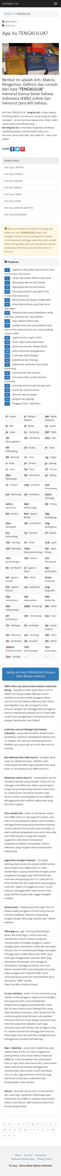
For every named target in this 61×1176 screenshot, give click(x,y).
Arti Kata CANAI (13, 194)
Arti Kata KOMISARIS (15, 214)
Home (7, 13)
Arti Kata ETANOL (13, 174)
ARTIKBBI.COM (10, 3)
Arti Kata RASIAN (13, 180)
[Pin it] (22, 148)
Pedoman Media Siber (22, 1159)
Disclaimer (40, 1155)
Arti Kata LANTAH (14, 167)
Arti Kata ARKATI (13, 187)
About (18, 1155)
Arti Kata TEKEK (12, 201)
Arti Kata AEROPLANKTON (18, 207)
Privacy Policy (44, 1159)
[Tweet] (17, 148)
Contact (28, 1155)
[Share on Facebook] (12, 148)
